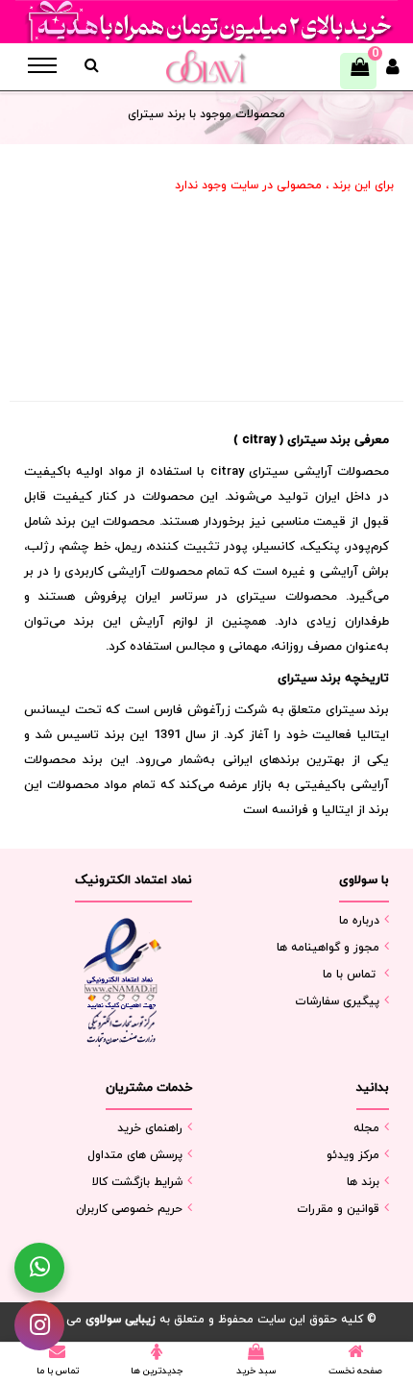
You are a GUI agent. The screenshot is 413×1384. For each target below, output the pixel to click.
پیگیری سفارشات (337, 1001)
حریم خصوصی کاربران (129, 1209)
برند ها (363, 1182)
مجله (366, 1128)
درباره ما (359, 920)
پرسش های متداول (134, 1155)
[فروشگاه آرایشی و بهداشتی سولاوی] (206, 67)
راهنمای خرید (149, 1128)
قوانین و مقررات (338, 1209)
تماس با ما (349, 974)
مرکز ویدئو (353, 1155)
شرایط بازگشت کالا (137, 1182)
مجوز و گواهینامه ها (328, 947)
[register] (392, 71)
